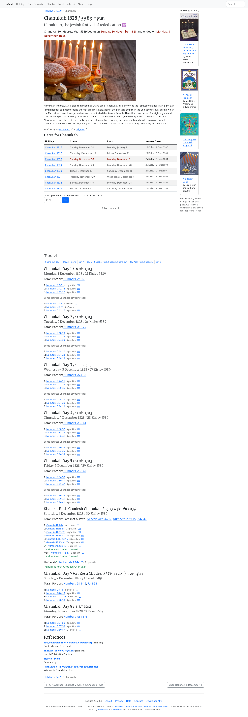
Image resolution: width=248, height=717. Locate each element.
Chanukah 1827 (53, 153)
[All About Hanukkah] (189, 80)
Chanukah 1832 (53, 182)
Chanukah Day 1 (53, 262)
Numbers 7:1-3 (54, 303)
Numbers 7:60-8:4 (55, 629)
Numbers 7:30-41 (74, 423)
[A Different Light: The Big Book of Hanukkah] (189, 163)
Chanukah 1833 (53, 188)
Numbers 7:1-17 (74, 279)
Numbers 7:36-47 (74, 471)
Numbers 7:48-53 (55, 600)
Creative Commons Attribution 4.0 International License (140, 706)
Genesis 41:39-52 (55, 532)
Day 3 (73, 262)
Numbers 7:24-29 (55, 340)
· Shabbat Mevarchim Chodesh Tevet (74, 684)
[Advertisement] (110, 230)
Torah (61, 4)
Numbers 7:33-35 (55, 432)
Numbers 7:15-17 (55, 292)
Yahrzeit (71, 4)
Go (65, 200)
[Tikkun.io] (78, 285)
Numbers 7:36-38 (55, 477)
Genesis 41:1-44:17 (99, 519)
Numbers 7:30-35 (55, 388)
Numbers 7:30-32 (55, 429)
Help (89, 4)
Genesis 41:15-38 (55, 528)
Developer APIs (154, 701)
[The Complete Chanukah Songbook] (189, 124)
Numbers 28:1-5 (55, 589)
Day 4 (81, 262)
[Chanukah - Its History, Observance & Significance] (189, 27)
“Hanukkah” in (71, 666)
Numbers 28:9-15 (124, 519)
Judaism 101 (64, 129)
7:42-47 (142, 519)
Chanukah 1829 (53, 165)
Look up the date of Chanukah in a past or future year (73, 195)
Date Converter (36, 4)
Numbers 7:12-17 (55, 310)
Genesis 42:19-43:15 (57, 539)
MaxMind (117, 709)
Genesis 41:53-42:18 (57, 535)
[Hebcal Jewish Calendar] (7, 4)
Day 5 (89, 262)
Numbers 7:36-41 (55, 436)
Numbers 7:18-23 (55, 358)
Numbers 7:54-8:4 (75, 617)
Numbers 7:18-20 (55, 333)
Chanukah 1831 (53, 176)
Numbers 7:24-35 (74, 375)
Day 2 (66, 262)
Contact (138, 701)
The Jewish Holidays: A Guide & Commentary (68, 642)
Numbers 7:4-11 (55, 307)
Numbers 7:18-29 (74, 327)
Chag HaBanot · (185, 684)
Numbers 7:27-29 (55, 384)
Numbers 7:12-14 (55, 288)
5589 (59, 10)
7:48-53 (92, 583)
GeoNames (103, 709)
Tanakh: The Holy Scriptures (59, 650)
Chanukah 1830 (53, 170)
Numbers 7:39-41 (55, 480)
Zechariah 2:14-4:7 (71, 562)
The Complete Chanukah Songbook (189, 142)
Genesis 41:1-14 (54, 525)
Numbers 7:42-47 (55, 484)
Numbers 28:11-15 (56, 596)
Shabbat (51, 4)
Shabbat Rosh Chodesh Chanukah (110, 262)
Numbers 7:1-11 (55, 285)
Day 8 (158, 262)
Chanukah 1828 (53, 159)
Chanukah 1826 (53, 147)
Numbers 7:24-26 (55, 381)
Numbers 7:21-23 (55, 336)
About (81, 4)
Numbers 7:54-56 (55, 622)
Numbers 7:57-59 (55, 626)
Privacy (119, 701)
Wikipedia (80, 129)
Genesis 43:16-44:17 (57, 542)
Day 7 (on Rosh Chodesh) (141, 262)
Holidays (21, 4)
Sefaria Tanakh (52, 658)
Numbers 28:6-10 (55, 593)
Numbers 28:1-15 (74, 583)
